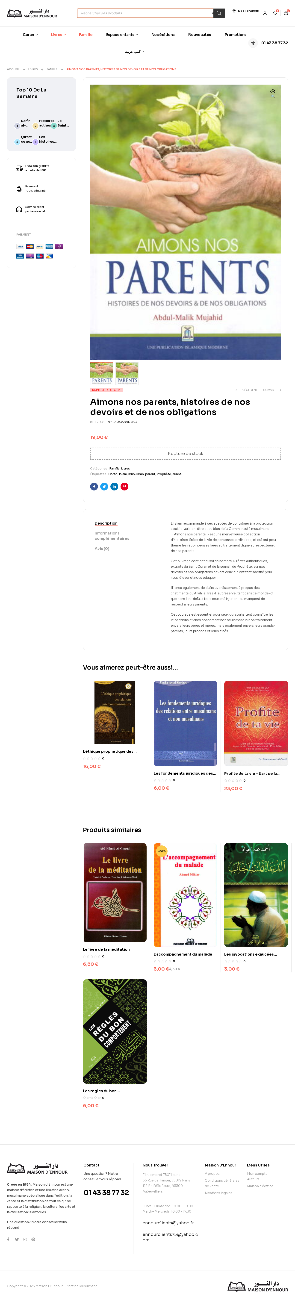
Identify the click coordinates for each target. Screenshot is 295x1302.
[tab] (121, 523)
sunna (177, 474)
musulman (136, 474)
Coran (113, 474)
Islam (123, 474)
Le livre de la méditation (106, 949)
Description (106, 523)
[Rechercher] (219, 13)
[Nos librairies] (234, 11)
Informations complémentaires (112, 536)
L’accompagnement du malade (183, 954)
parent (150, 474)
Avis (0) (102, 548)
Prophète (164, 474)
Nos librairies (248, 10)
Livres (33, 69)
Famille (52, 69)
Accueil (13, 69)
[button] (272, 94)
